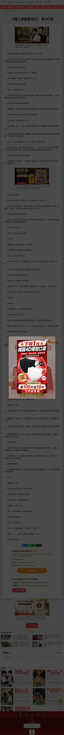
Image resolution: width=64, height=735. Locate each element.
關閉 (46, 340)
